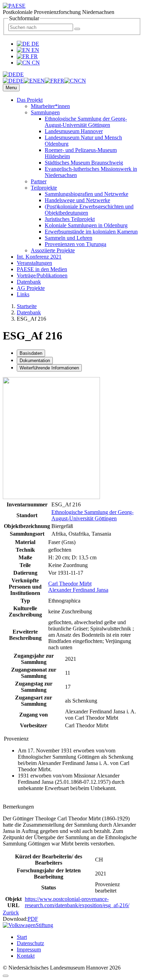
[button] (13, 74)
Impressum (29, 949)
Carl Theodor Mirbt (70, 584)
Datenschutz (30, 943)
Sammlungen (45, 112)
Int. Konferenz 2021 (39, 257)
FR (33, 56)
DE (34, 44)
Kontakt (26, 956)
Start (22, 937)
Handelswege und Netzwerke (77, 200)
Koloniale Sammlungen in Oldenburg (86, 225)
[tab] (31, 353)
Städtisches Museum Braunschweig (84, 163)
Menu (11, 87)
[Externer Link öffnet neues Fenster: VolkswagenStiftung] (28, 925)
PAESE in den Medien (42, 269)
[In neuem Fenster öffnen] (51, 497)
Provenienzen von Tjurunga (75, 244)
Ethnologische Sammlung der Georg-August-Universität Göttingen (86, 122)
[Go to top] (5, 976)
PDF (33, 919)
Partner (38, 181)
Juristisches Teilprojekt (70, 219)
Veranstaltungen (34, 263)
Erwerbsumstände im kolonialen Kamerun (91, 232)
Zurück (11, 913)
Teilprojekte (44, 188)
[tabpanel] (72, 514)
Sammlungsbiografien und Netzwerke (86, 194)
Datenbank (29, 282)
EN (34, 50)
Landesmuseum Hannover (74, 131)
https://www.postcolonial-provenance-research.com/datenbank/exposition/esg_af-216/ (77, 902)
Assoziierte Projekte (53, 250)
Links (23, 294)
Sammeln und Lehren (68, 238)
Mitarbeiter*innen (50, 106)
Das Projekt (30, 100)
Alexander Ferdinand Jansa (78, 590)
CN (35, 63)
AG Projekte (31, 288)
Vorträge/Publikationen (42, 275)
